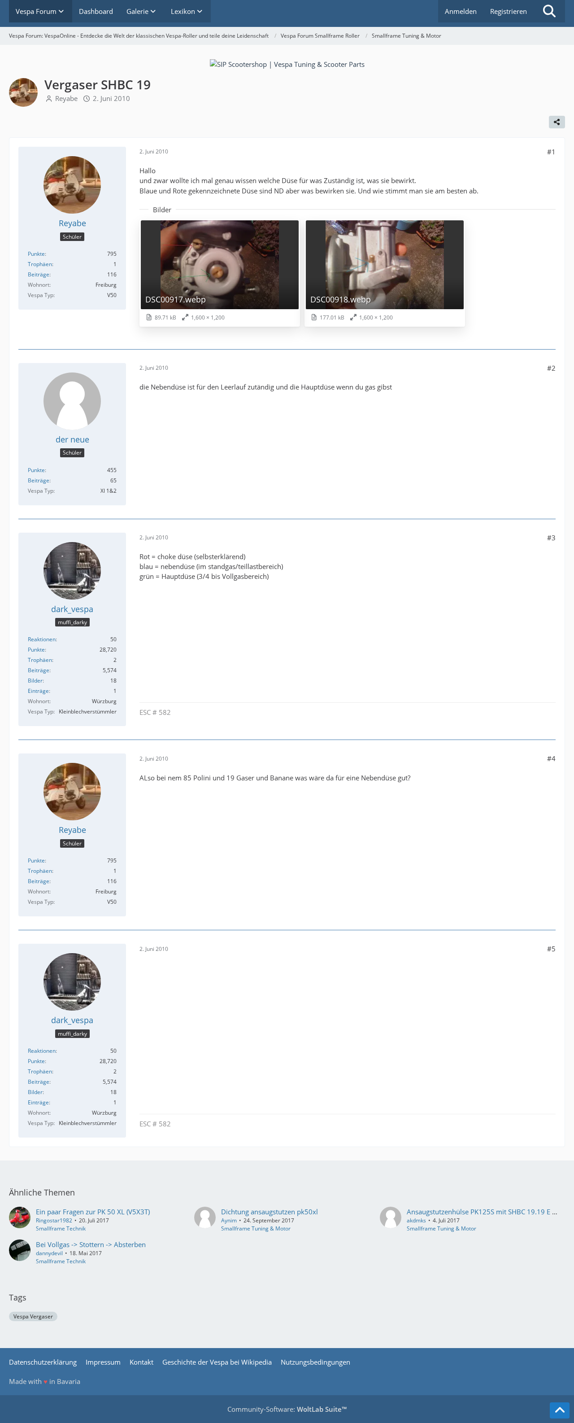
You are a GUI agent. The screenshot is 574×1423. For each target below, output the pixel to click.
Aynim (229, 1220)
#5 (551, 948)
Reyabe (66, 98)
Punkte (36, 254)
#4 (551, 758)
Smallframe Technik (61, 1228)
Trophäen (40, 264)
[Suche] (549, 11)
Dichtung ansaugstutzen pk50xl (269, 1211)
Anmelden (461, 11)
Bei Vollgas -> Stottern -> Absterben (91, 1244)
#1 (551, 151)
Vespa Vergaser (33, 1316)
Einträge (38, 691)
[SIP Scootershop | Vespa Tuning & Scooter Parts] (287, 63)
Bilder (35, 680)
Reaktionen (42, 639)
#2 (551, 367)
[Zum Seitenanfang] (560, 1410)
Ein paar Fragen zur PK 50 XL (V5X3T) (93, 1211)
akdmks (416, 1220)
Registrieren (508, 11)
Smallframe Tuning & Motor (256, 1228)
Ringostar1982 (54, 1220)
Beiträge (38, 274)
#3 (551, 537)
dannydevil (49, 1253)
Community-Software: (287, 1409)
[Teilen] (557, 122)
